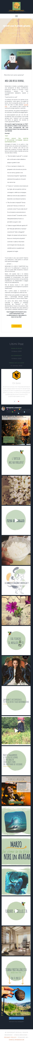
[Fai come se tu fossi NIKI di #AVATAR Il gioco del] (16, 880)
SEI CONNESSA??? (16, 355)
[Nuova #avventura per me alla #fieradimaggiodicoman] (16, 520)
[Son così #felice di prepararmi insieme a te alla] (16, 790)
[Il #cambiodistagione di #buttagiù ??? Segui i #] (16, 580)
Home (17, 30)
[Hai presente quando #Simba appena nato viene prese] (16, 760)
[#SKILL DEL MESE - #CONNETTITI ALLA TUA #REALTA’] (16, 850)
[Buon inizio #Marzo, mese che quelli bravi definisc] (16, 820)
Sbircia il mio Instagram (16, 1021)
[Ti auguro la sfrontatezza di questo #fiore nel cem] (16, 610)
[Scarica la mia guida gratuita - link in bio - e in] (16, 971)
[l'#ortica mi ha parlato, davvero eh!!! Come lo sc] (16, 460)
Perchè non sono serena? (14, 75)
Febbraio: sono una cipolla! (16, 362)
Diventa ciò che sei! (16, 348)
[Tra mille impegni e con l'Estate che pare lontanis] (16, 430)
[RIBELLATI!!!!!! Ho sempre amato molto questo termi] (16, 670)
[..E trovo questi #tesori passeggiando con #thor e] (16, 1001)
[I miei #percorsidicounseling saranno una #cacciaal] (16, 911)
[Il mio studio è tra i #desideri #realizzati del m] (16, 941)
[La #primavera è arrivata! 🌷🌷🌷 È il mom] (16, 640)
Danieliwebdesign (16, 1039)
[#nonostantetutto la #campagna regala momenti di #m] (16, 490)
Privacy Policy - (11, 1037)
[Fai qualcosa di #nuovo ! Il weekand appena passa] (16, 550)
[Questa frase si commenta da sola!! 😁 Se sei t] (16, 700)
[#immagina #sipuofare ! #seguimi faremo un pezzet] (16, 730)
